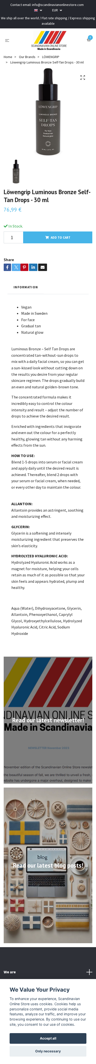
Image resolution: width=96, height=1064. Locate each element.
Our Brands (27, 57)
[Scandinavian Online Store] (49, 40)
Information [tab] (26, 287)
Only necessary (48, 1051)
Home (8, 57)
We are (10, 971)
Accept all (48, 1038)
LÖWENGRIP (50, 57)
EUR (55, 10)
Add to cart (60, 237)
